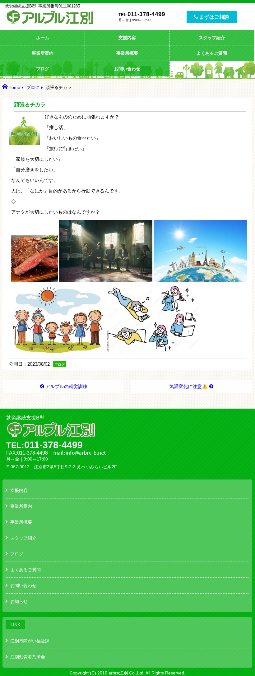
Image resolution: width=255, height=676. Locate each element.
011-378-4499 (146, 14)
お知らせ (19, 601)
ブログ (42, 68)
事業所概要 (127, 53)
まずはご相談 (213, 17)
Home (14, 87)
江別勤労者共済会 (27, 656)
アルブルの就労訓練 (66, 386)
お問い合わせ (127, 68)
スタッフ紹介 (212, 37)
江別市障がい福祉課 (29, 640)
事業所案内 (42, 53)
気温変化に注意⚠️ (188, 386)
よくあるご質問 (212, 53)
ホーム (42, 37)
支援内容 (127, 37)
